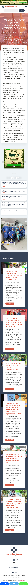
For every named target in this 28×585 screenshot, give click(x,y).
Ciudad (3, 186)
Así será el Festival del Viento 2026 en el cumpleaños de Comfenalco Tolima (13, 366)
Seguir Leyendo (10, 303)
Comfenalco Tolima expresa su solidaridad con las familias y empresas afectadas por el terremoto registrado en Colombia (13, 409)
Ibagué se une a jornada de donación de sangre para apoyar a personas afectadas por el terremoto (13, 322)
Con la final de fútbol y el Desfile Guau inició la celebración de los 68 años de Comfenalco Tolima (13, 458)
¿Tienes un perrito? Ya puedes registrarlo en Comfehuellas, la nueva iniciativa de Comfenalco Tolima (13, 504)
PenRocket (22, 580)
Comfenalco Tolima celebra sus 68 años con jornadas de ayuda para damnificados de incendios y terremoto (14, 275)
